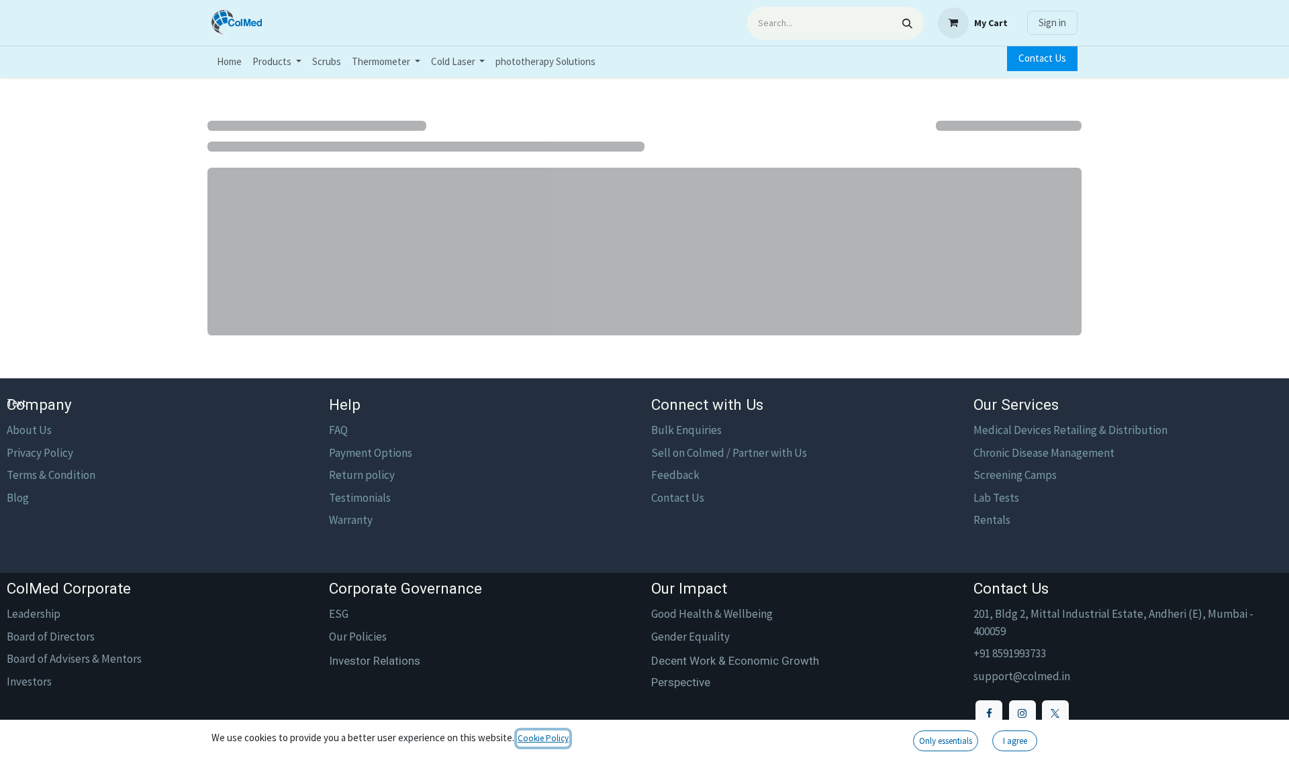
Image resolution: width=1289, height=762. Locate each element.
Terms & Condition (51, 475)
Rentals (991, 519)
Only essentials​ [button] (945, 741)
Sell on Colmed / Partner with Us (729, 452)
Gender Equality (690, 636)
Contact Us (1042, 58)
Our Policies (358, 636)
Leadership (33, 613)
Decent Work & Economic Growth (735, 660)
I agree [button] (1015, 741)
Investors (29, 681)
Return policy (362, 475)
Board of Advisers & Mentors (74, 658)
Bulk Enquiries (686, 430)
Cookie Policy (543, 738)
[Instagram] (1022, 713)
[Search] (907, 23)
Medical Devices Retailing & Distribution (1070, 430)
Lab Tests (996, 497)
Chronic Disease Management (1043, 452)
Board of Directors (51, 636)
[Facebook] (988, 713)
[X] (1055, 713)
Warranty (351, 519)
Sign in (1052, 22)
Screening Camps (1015, 475)
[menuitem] (229, 62)
